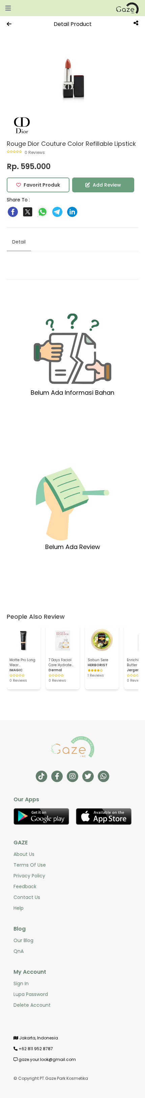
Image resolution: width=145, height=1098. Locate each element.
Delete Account (32, 1005)
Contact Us (26, 897)
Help (18, 908)
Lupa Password (30, 994)
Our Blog (23, 940)
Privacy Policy (29, 875)
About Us (23, 854)
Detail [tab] (19, 241)
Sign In (21, 983)
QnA (18, 951)
